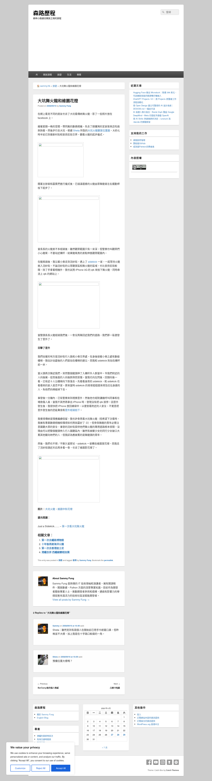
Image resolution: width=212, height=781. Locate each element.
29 (124, 734)
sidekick (92, 261)
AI (37, 74)
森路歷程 (44, 13)
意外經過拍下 (72, 410)
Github (169, 762)
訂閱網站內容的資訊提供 (148, 717)
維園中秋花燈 (65, 509)
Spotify (176, 762)
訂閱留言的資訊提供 (146, 720)
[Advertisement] (106, 48)
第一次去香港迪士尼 (53, 548)
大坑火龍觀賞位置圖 (99, 130)
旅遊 (59, 74)
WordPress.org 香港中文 (148, 724)
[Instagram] (162, 762)
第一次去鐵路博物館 (53, 540)
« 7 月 (104, 747)
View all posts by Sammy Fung (70, 599)
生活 (69, 74)
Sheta (76, 130)
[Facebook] (149, 762)
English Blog (42, 717)
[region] (40, 758)
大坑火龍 (50, 509)
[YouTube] (155, 762)
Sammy (56, 625)
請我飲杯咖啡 (139, 140)
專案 (79, 74)
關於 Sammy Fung (45, 714)
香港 (75, 560)
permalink (108, 560)
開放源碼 (47, 74)
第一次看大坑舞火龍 (73, 526)
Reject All (40, 768)
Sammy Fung (65, 105)
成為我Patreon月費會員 (143, 146)
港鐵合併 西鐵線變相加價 (56, 552)
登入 (139, 714)
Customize (20, 768)
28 (118, 734)
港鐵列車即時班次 (45, 735)
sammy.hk (45, 85)
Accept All (61, 768)
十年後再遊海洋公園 (53, 544)
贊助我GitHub (139, 143)
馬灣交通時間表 (44, 739)
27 (112, 734)
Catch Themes (172, 770)
